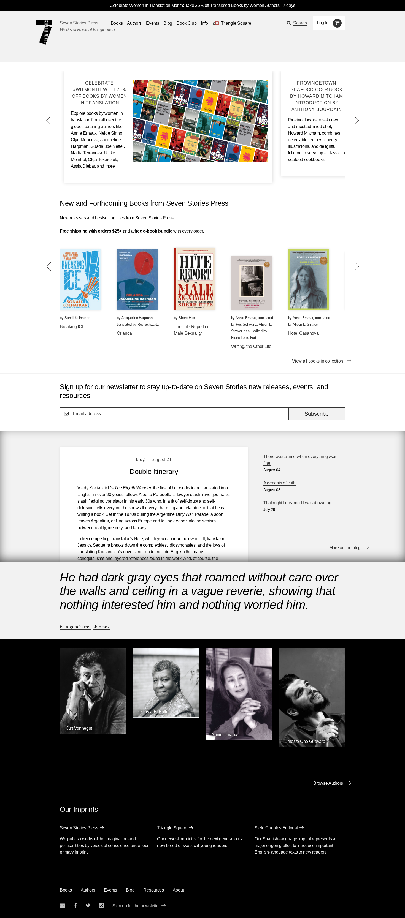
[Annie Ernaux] (239, 739)
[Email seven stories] (62, 905)
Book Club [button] (186, 23)
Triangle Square (172, 828)
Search (300, 23)
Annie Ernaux (246, 318)
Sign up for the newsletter (136, 905)
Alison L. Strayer (305, 324)
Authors (134, 23)
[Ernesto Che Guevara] (312, 745)
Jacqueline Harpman (137, 318)
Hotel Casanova (303, 333)
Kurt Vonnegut (78, 728)
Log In (322, 22)
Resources (153, 890)
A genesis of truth (279, 483)
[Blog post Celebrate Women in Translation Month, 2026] (200, 161)
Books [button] (117, 23)
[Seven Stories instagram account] (101, 905)
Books (66, 890)
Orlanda (124, 333)
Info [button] (204, 23)
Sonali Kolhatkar (76, 318)
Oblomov (101, 627)
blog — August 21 (154, 459)
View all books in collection (317, 361)
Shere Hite (187, 318)
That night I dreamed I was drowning (297, 502)
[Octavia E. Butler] (166, 716)
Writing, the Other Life (251, 346)
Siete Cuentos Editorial (276, 828)
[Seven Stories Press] (44, 32)
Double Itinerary (153, 471)
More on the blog (345, 547)
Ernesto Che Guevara (304, 741)
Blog (167, 23)
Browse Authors (328, 783)
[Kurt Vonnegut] (93, 732)
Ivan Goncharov (75, 627)
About (178, 890)
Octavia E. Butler (154, 711)
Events (152, 23)
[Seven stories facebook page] (75, 905)
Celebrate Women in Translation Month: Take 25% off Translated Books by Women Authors (195, 5)
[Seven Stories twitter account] (87, 905)
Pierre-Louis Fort (243, 338)
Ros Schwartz (148, 324)
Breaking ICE (72, 326)
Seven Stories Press (79, 23)
